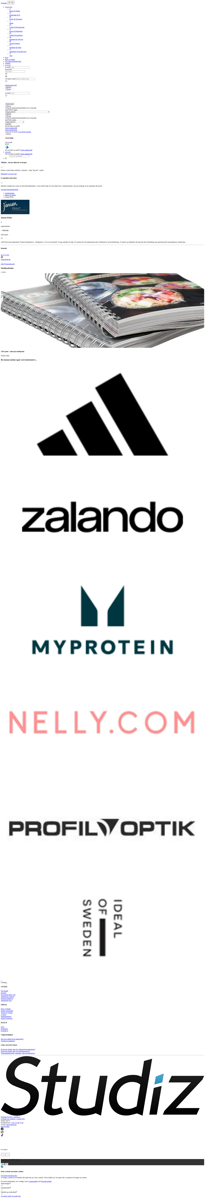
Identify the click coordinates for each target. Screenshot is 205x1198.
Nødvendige (5, 1183)
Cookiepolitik (33, 1181)
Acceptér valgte (6, 1196)
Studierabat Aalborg (7, 997)
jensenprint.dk (5, 259)
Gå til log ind (12, 174)
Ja (6, 1164)
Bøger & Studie (10, 195)
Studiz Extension (6, 1018)
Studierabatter (9, 193)
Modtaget (4, 174)
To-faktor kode (10, 79)
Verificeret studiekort (8, 1041)
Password (8, 69)
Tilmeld (7, 63)
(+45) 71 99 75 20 (17, 1123)
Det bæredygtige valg (8, 995)
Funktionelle (5, 1188)
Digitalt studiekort (7, 999)
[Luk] (8, 1154)
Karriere (3, 993)
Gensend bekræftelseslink (9, 189)
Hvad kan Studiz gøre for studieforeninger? (15, 1051)
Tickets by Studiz (6, 1013)
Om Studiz (4, 991)
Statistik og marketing (8, 1192)
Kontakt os (4, 1031)
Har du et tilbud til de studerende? (12, 1039)
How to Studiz (10, 59)
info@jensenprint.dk (8, 264)
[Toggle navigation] (11, 2)
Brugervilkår (5, 1126)
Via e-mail (8, 142)
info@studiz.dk (11, 1125)
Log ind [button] (7, 65)
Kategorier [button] (8, 7)
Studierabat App (6, 1000)
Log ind (7, 152)
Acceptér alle (16, 1196)
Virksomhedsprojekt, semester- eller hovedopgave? (18, 1053)
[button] (8, 87)
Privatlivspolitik (46, 1181)
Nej (3, 1164)
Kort (6, 57)
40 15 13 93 (5, 255)
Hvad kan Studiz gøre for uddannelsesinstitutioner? (18, 1049)
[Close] (2, 167)
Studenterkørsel (6, 1016)
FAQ (2, 1027)
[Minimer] (3, 1154)
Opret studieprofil (11, 128)
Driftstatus (4, 1029)
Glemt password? (11, 85)
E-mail (7, 67)
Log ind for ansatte (24, 132)
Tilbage (8, 89)
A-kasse (3, 1015)
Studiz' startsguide (7, 1011)
